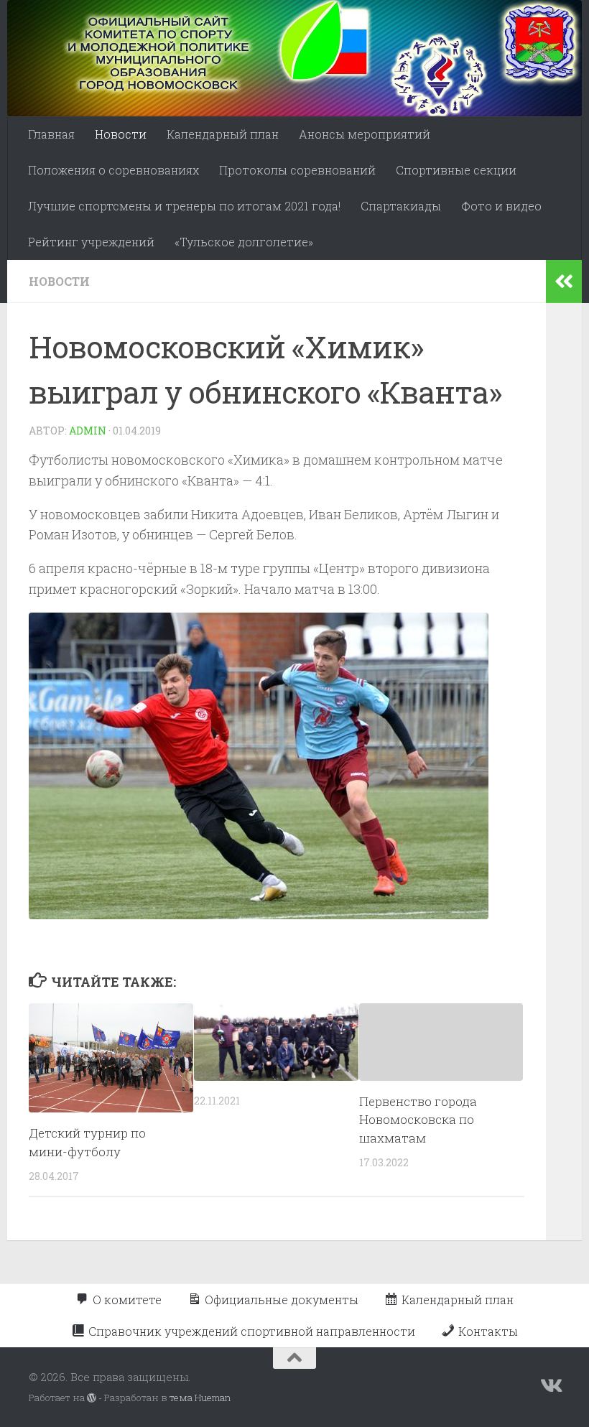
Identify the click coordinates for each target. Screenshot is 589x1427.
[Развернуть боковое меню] (564, 281)
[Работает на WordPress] (91, 1398)
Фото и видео (501, 205)
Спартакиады (401, 205)
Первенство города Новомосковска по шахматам (418, 1119)
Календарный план (223, 133)
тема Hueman (200, 1397)
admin (87, 430)
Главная (51, 133)
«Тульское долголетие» (244, 241)
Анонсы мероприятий (364, 133)
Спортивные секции (456, 169)
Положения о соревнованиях (113, 169)
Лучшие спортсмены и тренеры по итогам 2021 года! (184, 205)
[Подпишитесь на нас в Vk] (550, 1386)
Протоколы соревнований (297, 169)
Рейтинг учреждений (91, 241)
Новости (121, 133)
